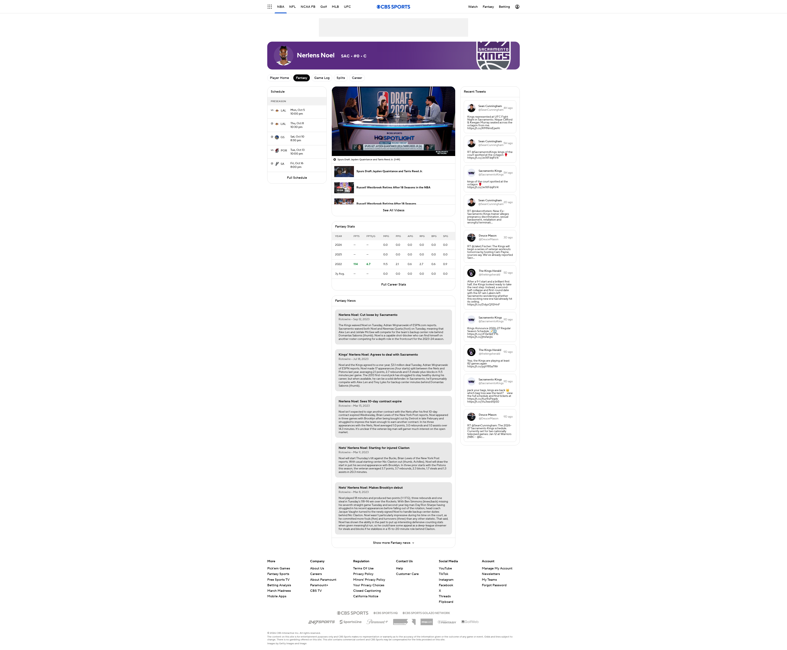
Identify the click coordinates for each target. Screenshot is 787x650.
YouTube (445, 568)
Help (399, 568)
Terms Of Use (363, 568)
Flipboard (446, 602)
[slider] (393, 144)
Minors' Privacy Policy (369, 580)
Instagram (446, 580)
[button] (270, 6)
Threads (445, 596)
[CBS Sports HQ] (385, 612)
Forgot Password (494, 585)
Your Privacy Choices (368, 585)
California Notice (365, 596)
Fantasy (301, 78)
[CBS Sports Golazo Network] (426, 612)
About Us (317, 568)
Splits (341, 78)
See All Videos (393, 210)
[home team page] (277, 111)
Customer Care (407, 574)
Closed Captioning (367, 591)
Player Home (279, 78)
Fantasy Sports (278, 574)
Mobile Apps (276, 596)
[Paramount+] (377, 621)
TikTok (443, 574)
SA (282, 164)
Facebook (446, 585)
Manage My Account (497, 568)
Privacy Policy (363, 574)
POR (284, 151)
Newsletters (491, 574)
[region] (393, 121)
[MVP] (427, 620)
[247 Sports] (321, 621)
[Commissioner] (404, 620)
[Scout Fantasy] (447, 622)
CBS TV (316, 591)
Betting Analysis (279, 585)
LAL (283, 111)
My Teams (489, 580)
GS (282, 137)
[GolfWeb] (470, 622)
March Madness (279, 591)
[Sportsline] (351, 621)
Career (357, 78)
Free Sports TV (278, 580)
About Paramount (323, 580)
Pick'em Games (278, 568)
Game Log (322, 78)
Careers (316, 574)
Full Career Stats (393, 284)
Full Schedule (297, 178)
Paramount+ (319, 585)
